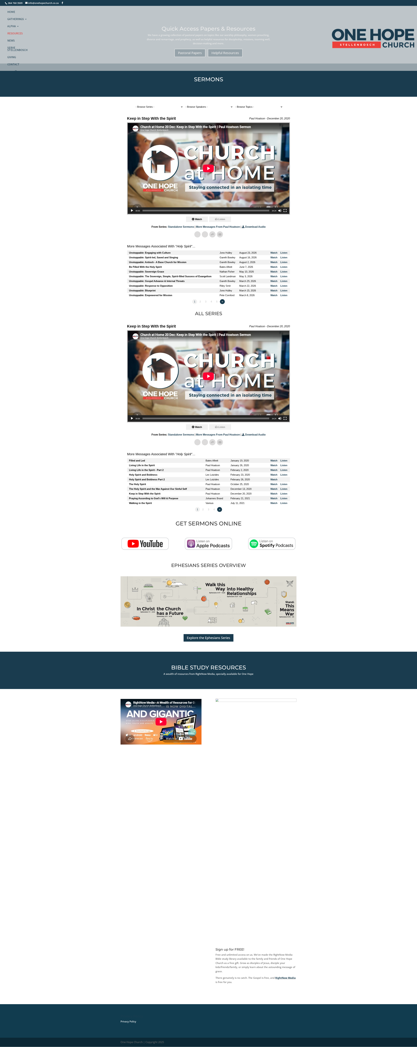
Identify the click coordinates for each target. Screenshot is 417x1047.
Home (11, 12)
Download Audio (255, 226)
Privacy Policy (128, 1021)
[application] (208, 168)
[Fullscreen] (285, 210)
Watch (198, 219)
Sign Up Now (228, 995)
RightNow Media (285, 977)
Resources (15, 33)
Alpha (11, 26)
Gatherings (15, 19)
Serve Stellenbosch (17, 49)
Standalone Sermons (181, 226)
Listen (221, 219)
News (11, 40)
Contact (13, 64)
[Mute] (279, 210)
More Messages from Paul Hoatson (218, 226)
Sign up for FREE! (230, 949)
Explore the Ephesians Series (208, 638)
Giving (11, 57)
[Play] (132, 210)
